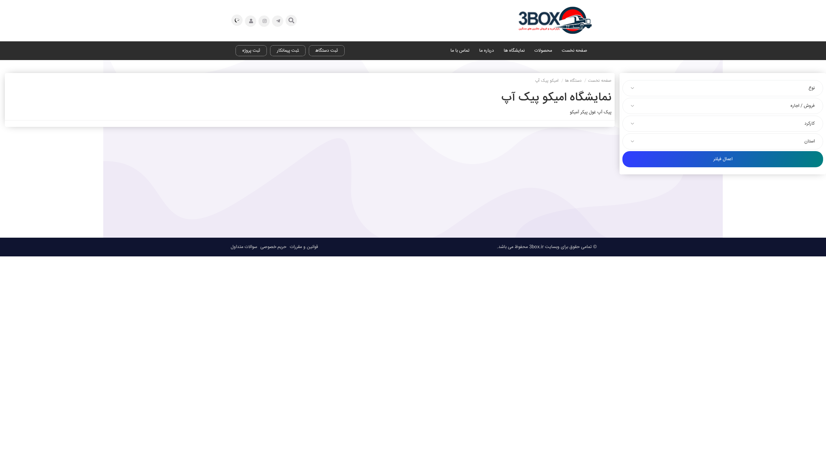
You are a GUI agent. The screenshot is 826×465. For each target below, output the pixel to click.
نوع (812, 88)
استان (809, 141)
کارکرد (809, 123)
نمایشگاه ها (514, 50)
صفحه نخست (574, 50)
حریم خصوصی (273, 247)
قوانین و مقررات (304, 247)
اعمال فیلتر (722, 159)
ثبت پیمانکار (288, 50)
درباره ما (486, 50)
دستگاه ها (573, 80)
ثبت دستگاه (327, 50)
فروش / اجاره (803, 105)
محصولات (543, 50)
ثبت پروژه (251, 50)
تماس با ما (459, 50)
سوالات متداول (244, 247)
